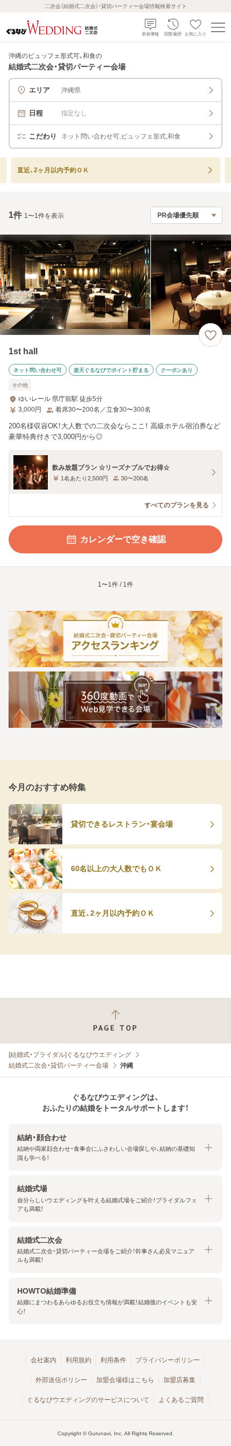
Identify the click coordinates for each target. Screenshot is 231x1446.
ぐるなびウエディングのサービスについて (88, 1400)
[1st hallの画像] (115, 285)
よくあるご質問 (181, 1400)
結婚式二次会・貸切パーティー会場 (59, 1065)
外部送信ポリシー (61, 1380)
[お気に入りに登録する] (210, 335)
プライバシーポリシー (167, 1360)
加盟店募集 (179, 1380)
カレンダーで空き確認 (123, 539)
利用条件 (113, 1360)
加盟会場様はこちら (125, 1380)
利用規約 (78, 1360)
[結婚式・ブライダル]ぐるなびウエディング (70, 1054)
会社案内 (43, 1360)
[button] (115, 1147)
